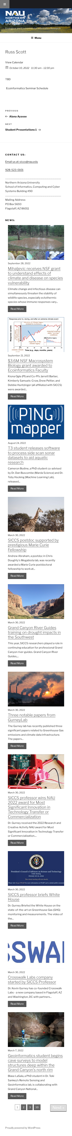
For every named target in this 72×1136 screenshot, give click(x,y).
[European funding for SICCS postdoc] (36, 530)
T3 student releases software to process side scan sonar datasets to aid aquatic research (34, 455)
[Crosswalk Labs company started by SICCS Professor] (36, 967)
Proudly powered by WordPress (22, 1127)
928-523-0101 (14, 169)
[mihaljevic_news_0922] (36, 259)
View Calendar (14, 62)
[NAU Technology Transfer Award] (36, 788)
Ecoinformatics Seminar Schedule (27, 88)
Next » (58, 1107)
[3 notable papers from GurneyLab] (36, 705)
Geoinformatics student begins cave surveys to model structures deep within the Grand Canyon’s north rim (35, 1062)
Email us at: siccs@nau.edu (21, 161)
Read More (17, 308)
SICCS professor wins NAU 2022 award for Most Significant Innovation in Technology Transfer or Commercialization (31, 807)
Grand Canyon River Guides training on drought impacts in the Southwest (34, 632)
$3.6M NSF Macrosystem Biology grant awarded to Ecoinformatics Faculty (30, 365)
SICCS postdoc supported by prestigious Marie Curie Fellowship (33, 545)
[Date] (7, 67)
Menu (38, 37)
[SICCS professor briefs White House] (36, 885)
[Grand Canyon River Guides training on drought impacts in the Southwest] (36, 618)
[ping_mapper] (36, 438)
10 (37, 1107)
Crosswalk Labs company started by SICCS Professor (32, 979)
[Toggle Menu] (4, 4)
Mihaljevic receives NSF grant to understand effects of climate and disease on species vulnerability (35, 275)
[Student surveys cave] (36, 1046)
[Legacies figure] (36, 351)
